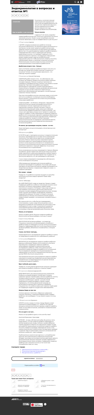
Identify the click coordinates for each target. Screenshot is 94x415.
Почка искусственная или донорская (33, 351)
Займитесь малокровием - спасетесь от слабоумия (24, 386)
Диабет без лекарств (22, 380)
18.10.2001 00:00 (14, 6)
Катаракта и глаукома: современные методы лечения (25, 390)
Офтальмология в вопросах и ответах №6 (34, 349)
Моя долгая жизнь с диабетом (31, 352)
